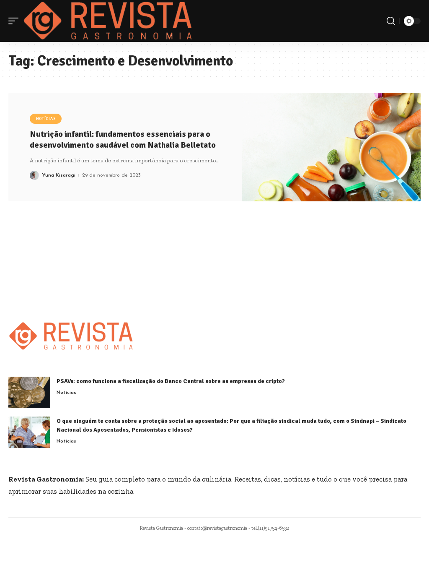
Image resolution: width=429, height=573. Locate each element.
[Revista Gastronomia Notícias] (108, 21)
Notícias (46, 118)
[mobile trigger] (15, 21)
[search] (391, 21)
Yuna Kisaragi (58, 175)
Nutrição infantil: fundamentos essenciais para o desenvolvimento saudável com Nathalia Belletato (123, 139)
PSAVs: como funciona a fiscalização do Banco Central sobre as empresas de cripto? (171, 381)
